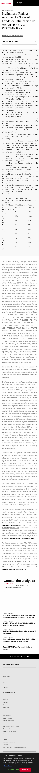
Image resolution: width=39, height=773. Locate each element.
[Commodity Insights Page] (21, 656)
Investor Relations (7, 713)
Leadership (6, 744)
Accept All (25, 769)
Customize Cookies (13, 769)
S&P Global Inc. (9, 693)
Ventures (5, 705)
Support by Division (8, 728)
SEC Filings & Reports (8, 720)
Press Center (6, 707)
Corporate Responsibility (9, 742)
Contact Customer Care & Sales (11, 726)
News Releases (7, 715)
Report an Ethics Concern (9, 731)
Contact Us (5, 687)
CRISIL (4, 682)
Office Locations (7, 734)
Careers (5, 739)
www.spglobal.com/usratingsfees (22, 538)
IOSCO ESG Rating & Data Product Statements (14, 747)
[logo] (6, 3)
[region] (19, 763)
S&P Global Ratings (11, 664)
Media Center (6, 676)
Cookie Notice (8, 766)
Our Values (5, 699)
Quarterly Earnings (7, 718)
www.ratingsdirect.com (10, 528)
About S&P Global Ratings (9, 671)
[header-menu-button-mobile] (36, 3)
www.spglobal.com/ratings (11, 525)
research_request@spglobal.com (14, 569)
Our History (5, 702)
